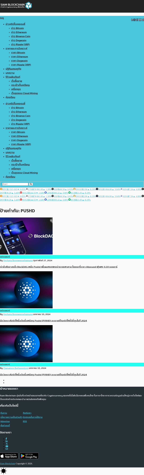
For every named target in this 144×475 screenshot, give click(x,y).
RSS (25, 421)
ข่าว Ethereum (19, 32)
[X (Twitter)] (7, 444)
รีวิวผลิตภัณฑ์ (13, 77)
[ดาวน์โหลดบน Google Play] (29, 456)
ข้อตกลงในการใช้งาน (32, 417)
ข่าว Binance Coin (20, 36)
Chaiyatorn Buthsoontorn (15, 368)
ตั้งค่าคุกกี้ (5, 425)
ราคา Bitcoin (18, 53)
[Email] (7, 449)
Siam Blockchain (7, 463)
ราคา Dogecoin (19, 61)
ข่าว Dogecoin (18, 40)
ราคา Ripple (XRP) (21, 65)
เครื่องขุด (16, 89)
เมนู (2, 18)
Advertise (5, 421)
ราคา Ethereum (19, 57)
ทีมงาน (3, 413)
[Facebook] (6, 439)
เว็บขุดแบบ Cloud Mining (24, 93)
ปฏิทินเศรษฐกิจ (13, 69)
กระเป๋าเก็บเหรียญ (20, 85)
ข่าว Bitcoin (17, 28)
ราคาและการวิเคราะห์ (16, 49)
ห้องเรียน (10, 97)
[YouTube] (7, 446)
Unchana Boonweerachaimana (18, 260)
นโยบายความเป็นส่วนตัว (11, 417)
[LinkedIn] (7, 441)
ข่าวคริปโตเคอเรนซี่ (15, 24)
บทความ (10, 73)
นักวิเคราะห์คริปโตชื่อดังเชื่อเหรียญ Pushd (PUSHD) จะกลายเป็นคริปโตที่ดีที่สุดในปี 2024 (43, 321)
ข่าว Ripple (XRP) (20, 44)
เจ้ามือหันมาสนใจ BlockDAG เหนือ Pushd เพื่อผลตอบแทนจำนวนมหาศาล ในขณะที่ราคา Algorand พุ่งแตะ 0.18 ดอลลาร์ (58, 267)
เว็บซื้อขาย (16, 81)
